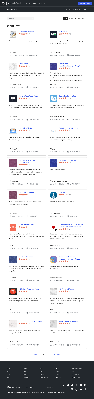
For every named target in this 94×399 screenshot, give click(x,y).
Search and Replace (26, 32)
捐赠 (58, 374)
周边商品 (59, 377)
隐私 (8, 377)
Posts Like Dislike (25, 128)
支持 (41, 371)
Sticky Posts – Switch (67, 96)
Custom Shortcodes (26, 192)
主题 (25, 371)
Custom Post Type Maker (28, 96)
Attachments (23, 64)
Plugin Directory (12, 9)
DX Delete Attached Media (28, 289)
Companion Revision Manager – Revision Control (69, 258)
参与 (57, 368)
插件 (25, 374)
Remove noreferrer (26, 225)
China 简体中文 (29, 387)
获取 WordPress (85, 3)
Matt (74, 371)
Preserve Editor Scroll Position (30, 321)
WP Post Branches (25, 257)
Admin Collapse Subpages (69, 321)
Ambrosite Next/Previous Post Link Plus (28, 161)
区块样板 (26, 377)
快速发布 (62, 192)
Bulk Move (63, 32)
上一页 (35, 354)
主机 (8, 374)
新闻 (8, 371)
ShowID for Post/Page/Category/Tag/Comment (72, 65)
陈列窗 (25, 368)
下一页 (58, 354)
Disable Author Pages (67, 160)
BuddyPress (76, 377)
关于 (8, 368)
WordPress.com (77, 368)
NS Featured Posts (66, 289)
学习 (41, 368)
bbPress (75, 374)
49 (54, 354)
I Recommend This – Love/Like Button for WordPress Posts (71, 226)
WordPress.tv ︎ (45, 377)
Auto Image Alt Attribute (68, 128)
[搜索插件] (32, 18)
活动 (57, 371)
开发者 (42, 374)
